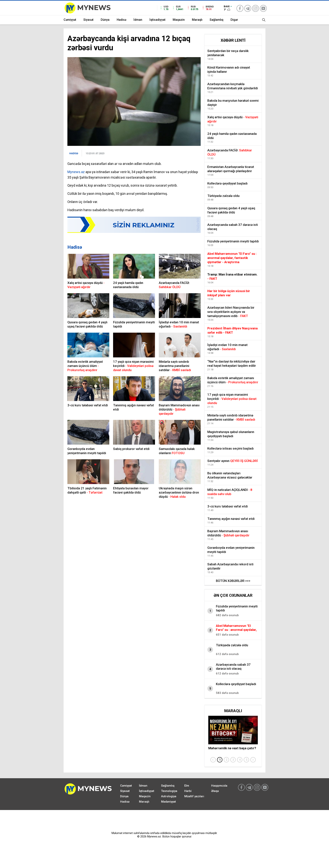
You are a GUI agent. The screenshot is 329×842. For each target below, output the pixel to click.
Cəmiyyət (70, 20)
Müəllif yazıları (194, 796)
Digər (234, 20)
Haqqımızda (219, 785)
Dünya (105, 20)
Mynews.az (76, 172)
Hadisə (121, 20)
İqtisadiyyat (157, 20)
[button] (219, 759)
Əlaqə (215, 791)
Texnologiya (169, 791)
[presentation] (213, 759)
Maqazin (179, 20)
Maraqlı (197, 20)
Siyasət (88, 20)
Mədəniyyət (168, 801)
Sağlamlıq (216, 20)
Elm (186, 785)
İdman (137, 20)
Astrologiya (168, 796)
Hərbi (188, 791)
